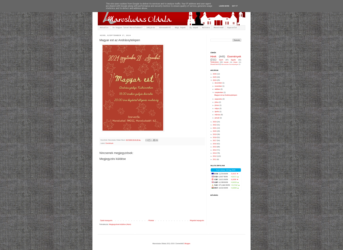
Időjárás (150, 28)
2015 (215, 147)
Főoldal (151, 220)
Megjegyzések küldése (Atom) (120, 224)
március (218, 115)
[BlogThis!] (149, 140)
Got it (235, 6)
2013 (215, 153)
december (218, 83)
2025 (215, 77)
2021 (215, 128)
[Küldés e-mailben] (146, 140)
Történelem (214, 62)
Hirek (213, 56)
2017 (215, 140)
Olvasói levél (214, 64)
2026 (215, 74)
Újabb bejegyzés (106, 220)
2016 (215, 144)
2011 (215, 159)
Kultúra (206, 28)
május (217, 108)
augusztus (219, 99)
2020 (215, 131)
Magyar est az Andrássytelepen (225, 95)
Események (109, 143)
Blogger (187, 244)
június (217, 105)
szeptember (219, 92)
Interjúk (226, 62)
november (218, 86)
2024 (215, 80)
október (218, 89)
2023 (215, 122)
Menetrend (218, 28)
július (217, 102)
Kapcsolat (232, 28)
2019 (215, 134)
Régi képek (180, 28)
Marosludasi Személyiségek (229, 64)
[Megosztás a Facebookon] (154, 140)
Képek (235, 62)
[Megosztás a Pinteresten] (157, 140)
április (217, 112)
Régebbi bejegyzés (197, 220)
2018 (215, 137)
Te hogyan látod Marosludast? (127, 28)
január (217, 118)
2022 (215, 125)
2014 (215, 150)
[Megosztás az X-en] (151, 140)
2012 (215, 156)
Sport (221, 60)
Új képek (194, 28)
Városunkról (165, 28)
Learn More (224, 6)
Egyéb (233, 60)
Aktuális (104, 28)
